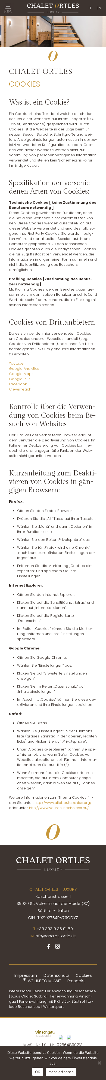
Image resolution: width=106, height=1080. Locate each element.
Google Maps (21, 373)
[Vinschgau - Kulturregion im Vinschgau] (44, 1039)
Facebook (18, 384)
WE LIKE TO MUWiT (44, 981)
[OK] (99, 1063)
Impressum (25, 975)
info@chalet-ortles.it (55, 936)
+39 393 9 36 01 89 (54, 929)
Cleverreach (20, 389)
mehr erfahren (61, 1072)
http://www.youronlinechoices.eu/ (59, 807)
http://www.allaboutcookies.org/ (63, 802)
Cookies (84, 975)
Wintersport (53, 1006)
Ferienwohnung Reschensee (70, 991)
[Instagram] (57, 947)
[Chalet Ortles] (53, 8)
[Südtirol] (60, 1039)
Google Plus (19, 379)
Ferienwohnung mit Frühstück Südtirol (52, 1001)
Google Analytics (24, 368)
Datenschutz (56, 975)
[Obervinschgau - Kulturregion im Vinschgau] (69, 1039)
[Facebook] (48, 947)
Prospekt (76, 981)
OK (37, 1072)
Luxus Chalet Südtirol (29, 996)
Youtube (16, 363)
